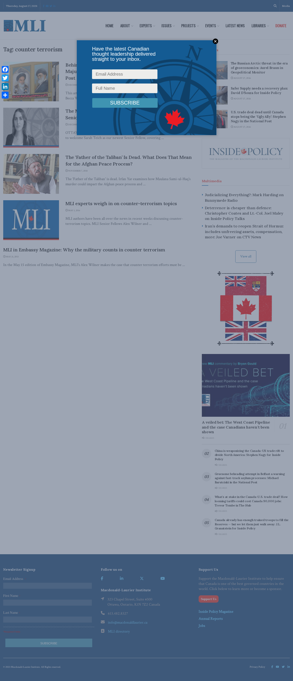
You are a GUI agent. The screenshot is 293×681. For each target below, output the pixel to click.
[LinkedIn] (5, 86)
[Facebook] (5, 69)
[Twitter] (5, 78)
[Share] (5, 95)
